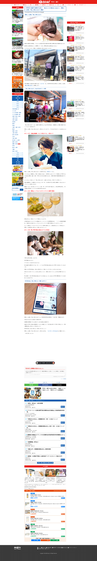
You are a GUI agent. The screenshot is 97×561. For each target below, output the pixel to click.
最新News (24, 4)
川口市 (13, 136)
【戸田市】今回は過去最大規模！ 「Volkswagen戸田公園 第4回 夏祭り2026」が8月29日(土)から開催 (18, 47)
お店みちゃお (51, 4)
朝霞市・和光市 (16, 143)
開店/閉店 (36, 4)
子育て (35, 486)
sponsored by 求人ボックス (40, 400)
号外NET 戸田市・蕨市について (44, 548)
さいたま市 (14, 110)
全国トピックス (16, 4)
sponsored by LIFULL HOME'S (59, 490)
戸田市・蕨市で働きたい (30, 400)
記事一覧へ (45, 382)
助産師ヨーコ (49, 171)
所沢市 (13, 145)
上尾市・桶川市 (15, 132)
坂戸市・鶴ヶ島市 (15, 134)
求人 (31, 4)
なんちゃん (32, 488)
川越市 (13, 149)
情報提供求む (49, 547)
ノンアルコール (30, 486)
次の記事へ (58, 382)
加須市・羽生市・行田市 (16, 116)
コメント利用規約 (63, 378)
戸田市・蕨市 (54, 2)
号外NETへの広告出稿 (57, 547)
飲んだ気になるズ (28, 85)
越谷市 (13, 123)
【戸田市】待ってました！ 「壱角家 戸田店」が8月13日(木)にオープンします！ (79, 38)
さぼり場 (42, 83)
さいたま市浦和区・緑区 (16, 114)
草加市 (13, 125)
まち (58, 4)
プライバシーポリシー (73, 547)
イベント (69, 4)
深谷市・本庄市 (15, 151)
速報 (75, 4)
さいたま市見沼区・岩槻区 (16, 112)
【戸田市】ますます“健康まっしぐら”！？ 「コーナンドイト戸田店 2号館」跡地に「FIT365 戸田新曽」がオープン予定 (80, 104)
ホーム (39, 547)
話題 (63, 4)
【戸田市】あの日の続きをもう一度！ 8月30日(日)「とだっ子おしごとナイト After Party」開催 (17, 74)
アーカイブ (81, 4)
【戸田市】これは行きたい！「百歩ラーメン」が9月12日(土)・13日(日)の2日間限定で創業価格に (17, 60)
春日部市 (13, 121)
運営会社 (43, 547)
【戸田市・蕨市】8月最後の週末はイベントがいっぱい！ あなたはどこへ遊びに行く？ (17, 34)
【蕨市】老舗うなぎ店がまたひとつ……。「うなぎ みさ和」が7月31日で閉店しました (80, 58)
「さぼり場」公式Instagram (52, 330)
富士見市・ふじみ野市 (16, 140)
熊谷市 (13, 129)
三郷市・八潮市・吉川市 (16, 127)
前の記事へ (32, 382)
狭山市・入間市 (15, 147)
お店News (44, 4)
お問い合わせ (65, 547)
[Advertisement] (76, 14)
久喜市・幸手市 (15, 118)
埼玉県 (42, 12)
